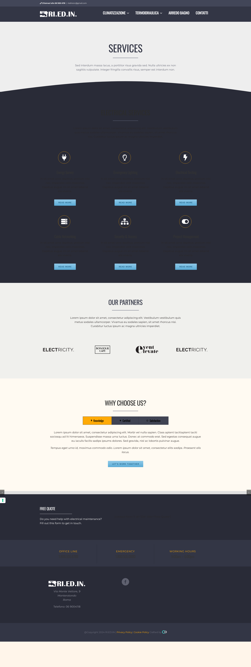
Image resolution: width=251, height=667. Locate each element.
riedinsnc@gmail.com (77, 3)
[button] (2, 492)
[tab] (97, 420)
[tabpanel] (125, 448)
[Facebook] (125, 581)
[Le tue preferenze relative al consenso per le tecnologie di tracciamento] (3, 500)
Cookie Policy (141, 632)
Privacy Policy (124, 632)
